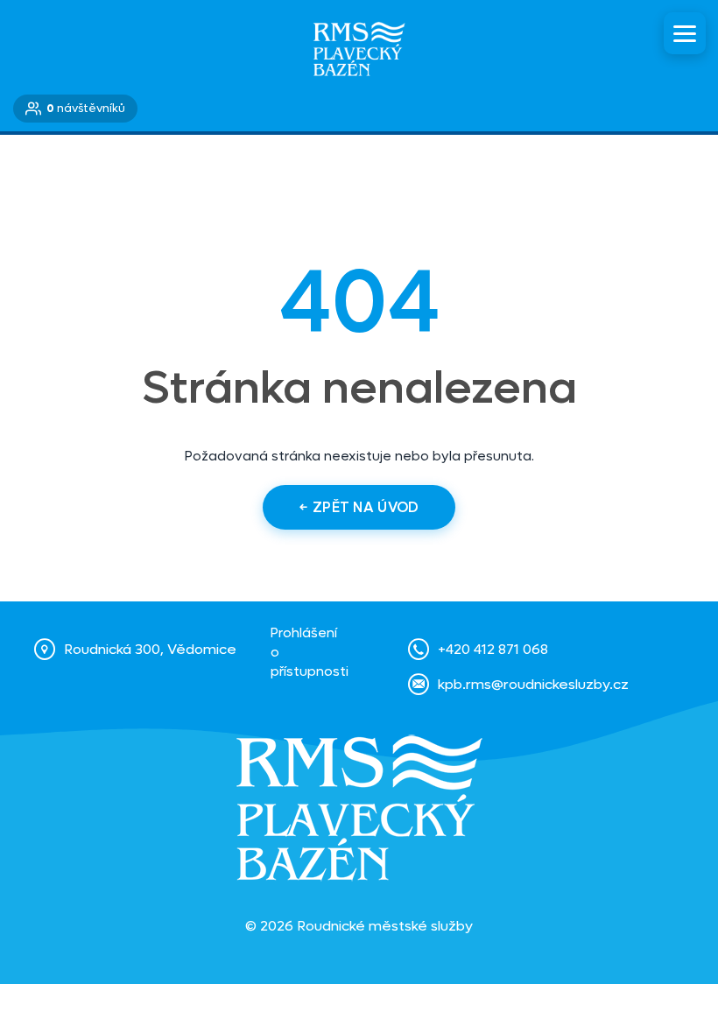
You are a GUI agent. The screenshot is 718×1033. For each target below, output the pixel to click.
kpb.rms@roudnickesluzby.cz (533, 684)
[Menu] (685, 33)
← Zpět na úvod (359, 507)
